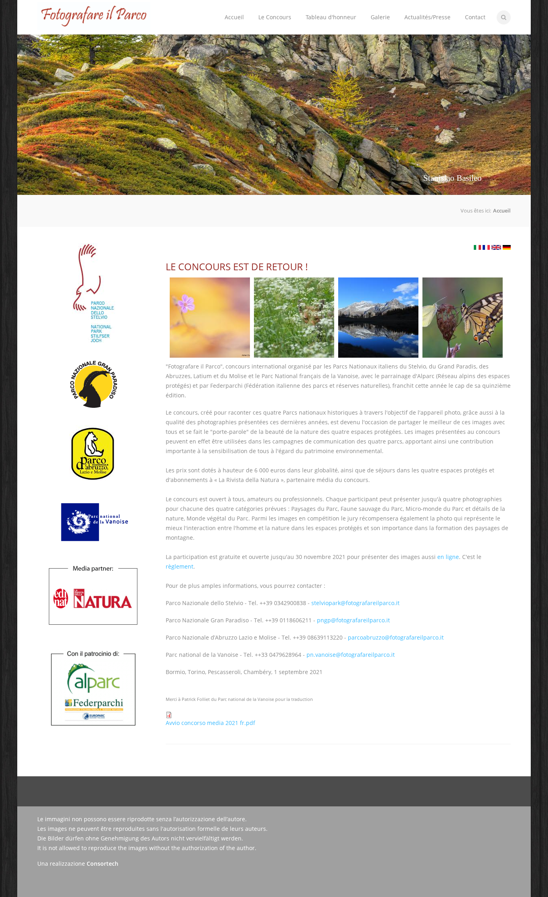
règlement (179, 566)
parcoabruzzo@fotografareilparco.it (396, 637)
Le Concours (271, 10)
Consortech (102, 863)
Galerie (380, 17)
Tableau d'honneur (331, 17)
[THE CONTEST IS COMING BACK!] (496, 247)
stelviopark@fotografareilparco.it (355, 603)
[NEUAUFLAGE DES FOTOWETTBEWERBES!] (507, 247)
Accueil (234, 17)
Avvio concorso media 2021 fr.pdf (210, 723)
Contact (475, 17)
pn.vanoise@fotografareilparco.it (350, 654)
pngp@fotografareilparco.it (353, 620)
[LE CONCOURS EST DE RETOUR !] (486, 247)
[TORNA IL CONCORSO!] (477, 247)
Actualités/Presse (427, 17)
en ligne (448, 557)
